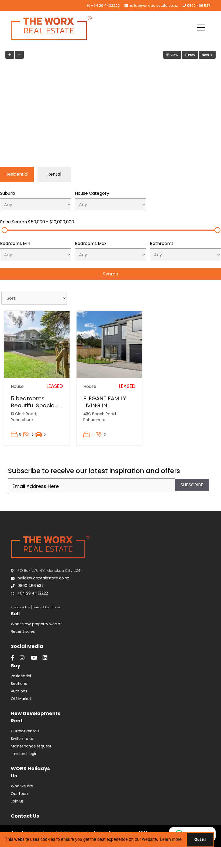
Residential (21, 676)
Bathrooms (162, 243)
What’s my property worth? (36, 624)
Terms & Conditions (46, 607)
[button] (200, 28)
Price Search (37, 222)
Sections (19, 683)
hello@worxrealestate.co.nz (153, 5)
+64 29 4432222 (105, 5)
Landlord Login (24, 753)
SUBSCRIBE (192, 485)
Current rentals (25, 731)
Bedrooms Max (90, 243)
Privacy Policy (20, 607)
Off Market (21, 698)
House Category (92, 193)
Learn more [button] (171, 839)
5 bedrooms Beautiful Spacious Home (36, 405)
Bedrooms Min (15, 243)
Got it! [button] (200, 839)
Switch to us (22, 738)
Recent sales (23, 631)
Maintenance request (31, 746)
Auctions (19, 691)
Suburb (7, 193)
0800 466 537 (198, 5)
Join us (17, 801)
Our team (20, 793)
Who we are (22, 786)
